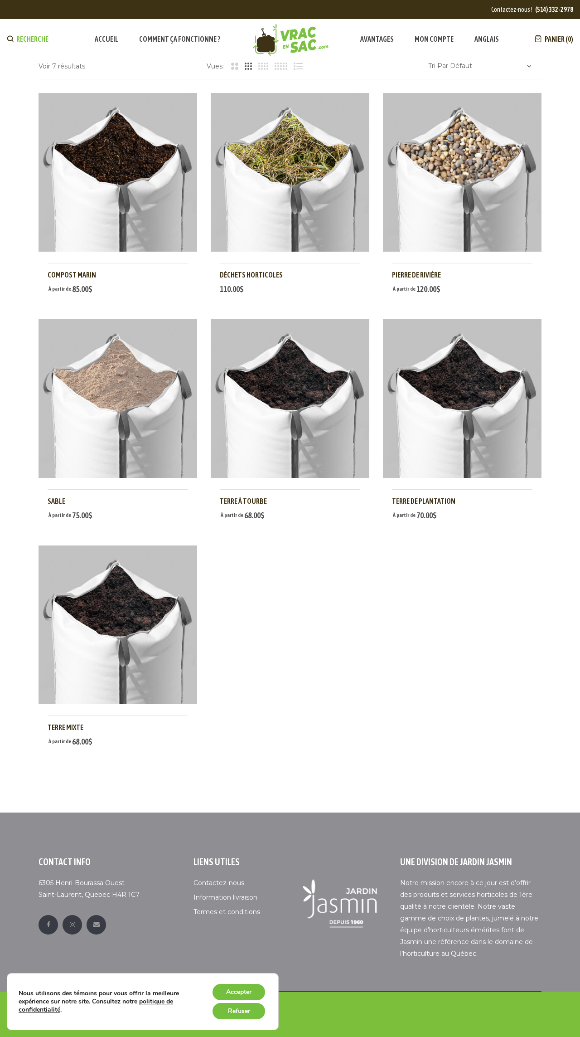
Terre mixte (65, 727)
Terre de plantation (423, 501)
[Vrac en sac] (290, 39)
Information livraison (225, 897)
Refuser (239, 1011)
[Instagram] (72, 925)
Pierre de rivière (416, 275)
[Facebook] (48, 925)
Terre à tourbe (243, 501)
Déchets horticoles (251, 275)
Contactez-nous (218, 883)
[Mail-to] (96, 925)
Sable (56, 501)
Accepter (238, 992)
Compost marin (72, 275)
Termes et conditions (226, 912)
